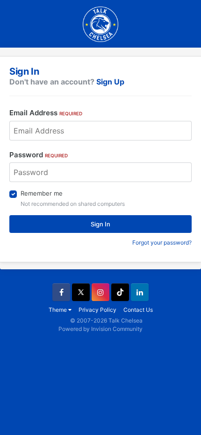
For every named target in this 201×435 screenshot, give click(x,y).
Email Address (45, 112)
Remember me (42, 193)
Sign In (100, 224)
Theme (58, 309)
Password (38, 154)
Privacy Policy (97, 309)
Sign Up (110, 81)
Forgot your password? (162, 242)
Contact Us (138, 309)
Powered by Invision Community (100, 328)
